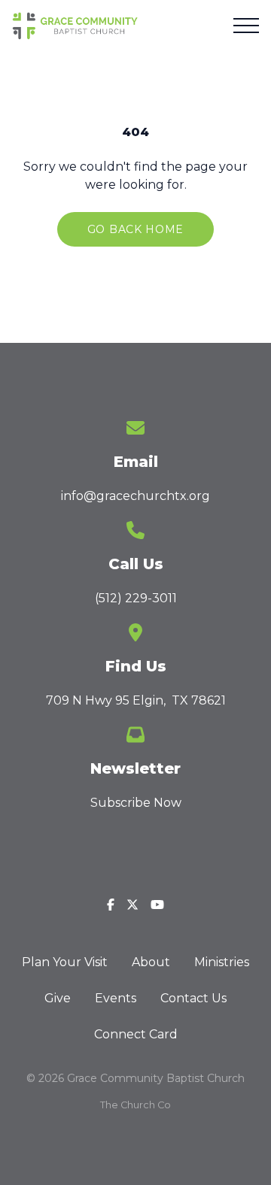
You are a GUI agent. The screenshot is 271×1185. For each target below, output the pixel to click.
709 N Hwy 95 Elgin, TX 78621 (136, 700)
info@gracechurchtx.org (135, 496)
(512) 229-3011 (136, 598)
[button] (246, 25)
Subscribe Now (135, 803)
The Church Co (135, 1105)
